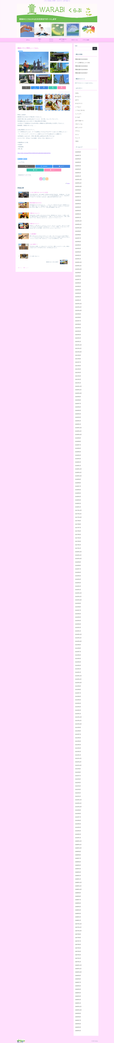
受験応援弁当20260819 (81, 66)
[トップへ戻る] (112, 1041)
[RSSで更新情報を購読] (47, 179)
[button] (61, 87)
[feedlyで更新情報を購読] (44, 179)
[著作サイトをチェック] (41, 179)
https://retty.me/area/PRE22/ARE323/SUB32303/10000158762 (34, 153)
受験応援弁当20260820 (81, 59)
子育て (25, 158)
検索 (76, 45)
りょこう (20, 158)
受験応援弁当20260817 (81, 73)
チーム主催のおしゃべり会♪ (82, 62)
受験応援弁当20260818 (81, 69)
